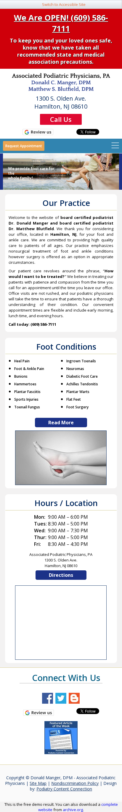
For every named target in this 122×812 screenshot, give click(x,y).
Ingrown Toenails (81, 361)
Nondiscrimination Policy (75, 783)
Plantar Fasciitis (27, 391)
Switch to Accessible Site (64, 4)
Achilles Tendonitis (82, 384)
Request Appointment (23, 145)
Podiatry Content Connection (64, 789)
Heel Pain (22, 361)
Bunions (21, 376)
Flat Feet (73, 399)
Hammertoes (25, 384)
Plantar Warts (77, 391)
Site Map (38, 783)
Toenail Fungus (27, 407)
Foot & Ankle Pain (29, 368)
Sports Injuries (26, 399)
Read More (61, 422)
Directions (61, 575)
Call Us (61, 119)
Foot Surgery (77, 407)
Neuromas (75, 368)
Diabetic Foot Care (82, 376)
